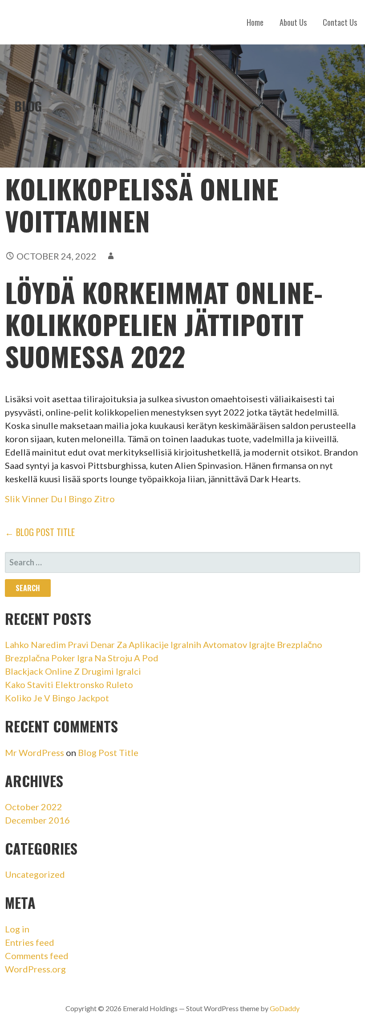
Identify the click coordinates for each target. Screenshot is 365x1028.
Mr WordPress (34, 752)
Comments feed (37, 955)
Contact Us (340, 22)
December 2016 (37, 820)
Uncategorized (35, 874)
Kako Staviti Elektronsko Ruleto (69, 684)
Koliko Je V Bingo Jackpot (57, 697)
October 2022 (33, 806)
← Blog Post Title (40, 532)
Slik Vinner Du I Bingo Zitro (60, 498)
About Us (293, 22)
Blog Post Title (108, 752)
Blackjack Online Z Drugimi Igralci (73, 671)
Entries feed (29, 942)
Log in (17, 929)
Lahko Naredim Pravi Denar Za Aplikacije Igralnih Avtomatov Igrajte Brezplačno (163, 644)
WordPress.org (35, 969)
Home (255, 22)
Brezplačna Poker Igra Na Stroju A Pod (81, 657)
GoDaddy (285, 1008)
